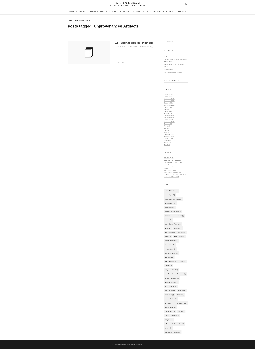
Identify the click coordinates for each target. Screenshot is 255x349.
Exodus (181, 232)
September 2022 (169, 101)
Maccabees (181, 274)
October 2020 (168, 120)
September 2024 (169, 99)
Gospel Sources (171, 253)
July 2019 (167, 145)
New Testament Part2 (172, 172)
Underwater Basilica (172, 332)
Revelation (181, 303)
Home (70, 20)
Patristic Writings (171, 282)
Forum (166, 164)
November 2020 (169, 117)
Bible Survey (169, 158)
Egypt (168, 228)
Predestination (171, 299)
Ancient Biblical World (127, 3)
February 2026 (168, 94)
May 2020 (167, 128)
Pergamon (169, 295)
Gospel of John (170, 166)
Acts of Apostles (171, 191)
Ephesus (178, 228)
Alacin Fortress (168, 69)
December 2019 (169, 134)
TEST (166, 56)
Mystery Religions (172, 278)
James (168, 265)
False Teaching (171, 240)
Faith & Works (179, 236)
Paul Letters (170, 290)
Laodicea (169, 274)
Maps (166, 168)
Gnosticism (170, 245)
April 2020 (167, 130)
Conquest (180, 216)
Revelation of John (171, 177)
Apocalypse (170, 195)
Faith (168, 236)
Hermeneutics (170, 261)
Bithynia (169, 216)
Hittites (182, 261)
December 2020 (169, 115)
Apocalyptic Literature (173, 199)
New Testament (170, 170)
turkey (168, 328)
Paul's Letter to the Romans (175, 174)
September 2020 (169, 122)
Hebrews (169, 257)
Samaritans (170, 311)
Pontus (180, 295)
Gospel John (170, 249)
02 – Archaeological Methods (134, 42)
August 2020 (168, 124)
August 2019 (168, 143)
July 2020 (167, 126)
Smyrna (168, 320)
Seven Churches (172, 315)
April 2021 (167, 109)
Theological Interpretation (174, 324)
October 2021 (168, 103)
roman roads (170, 307)
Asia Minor (169, 207)
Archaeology (170, 203)
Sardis (181, 311)
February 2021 (168, 111)
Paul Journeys (171, 286)
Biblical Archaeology (146, 47)
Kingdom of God (171, 270)
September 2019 (169, 140)
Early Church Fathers (173, 224)
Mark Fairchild (134, 47)
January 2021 (168, 113)
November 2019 (169, 136)
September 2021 (169, 105)
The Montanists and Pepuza (173, 72)
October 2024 (168, 97)
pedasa (181, 290)
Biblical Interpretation (173, 162)
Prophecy (169, 303)
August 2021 (168, 107)
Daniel (168, 220)
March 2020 (168, 132)
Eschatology (170, 232)
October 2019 (168, 138)
